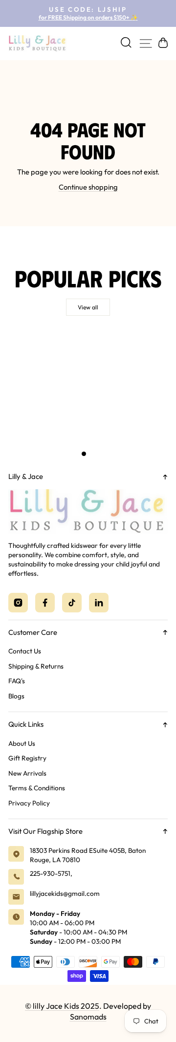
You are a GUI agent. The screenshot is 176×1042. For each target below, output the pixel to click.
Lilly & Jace (25, 476)
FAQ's (16, 680)
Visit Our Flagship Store (45, 831)
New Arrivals (27, 773)
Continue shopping (88, 187)
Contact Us (24, 651)
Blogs (16, 696)
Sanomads (88, 1016)
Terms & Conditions (36, 787)
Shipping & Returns (36, 666)
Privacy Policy (29, 803)
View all (88, 307)
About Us (21, 743)
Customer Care (32, 632)
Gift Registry (27, 758)
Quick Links (26, 724)
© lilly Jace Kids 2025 (62, 1006)
